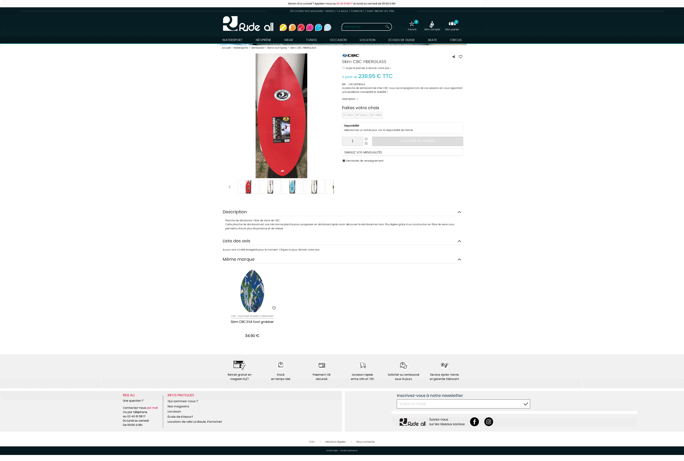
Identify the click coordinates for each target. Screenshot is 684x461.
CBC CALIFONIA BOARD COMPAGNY (252, 316)
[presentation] (229, 186)
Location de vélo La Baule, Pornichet (195, 421)
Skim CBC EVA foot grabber (252, 322)
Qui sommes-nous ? (183, 401)
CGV (312, 442)
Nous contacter (365, 442)
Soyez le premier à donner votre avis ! (368, 68)
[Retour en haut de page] (676, 450)
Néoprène (263, 40)
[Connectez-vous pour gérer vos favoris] (460, 56)
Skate (432, 40)
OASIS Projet (332, 450)
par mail (152, 408)
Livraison (174, 411)
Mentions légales (335, 442)
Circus (456, 40)
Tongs (311, 40)
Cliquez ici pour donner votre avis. (299, 250)
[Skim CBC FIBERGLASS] (248, 187)
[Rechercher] (384, 26)
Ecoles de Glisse (401, 40)
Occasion (338, 40)
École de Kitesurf (180, 416)
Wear (288, 40)
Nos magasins (178, 406)
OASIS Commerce (349, 450)
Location (367, 40)
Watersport (232, 40)
